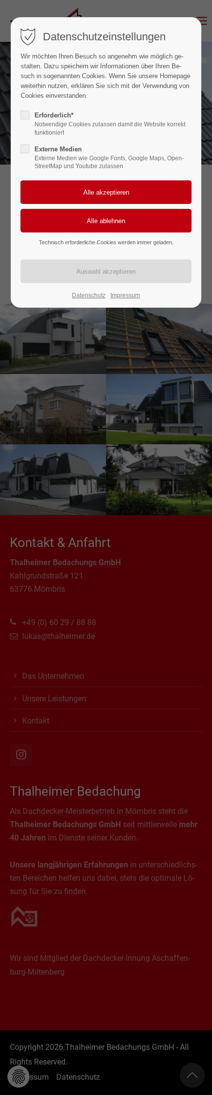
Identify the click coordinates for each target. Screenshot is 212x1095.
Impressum (125, 295)
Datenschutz (89, 295)
